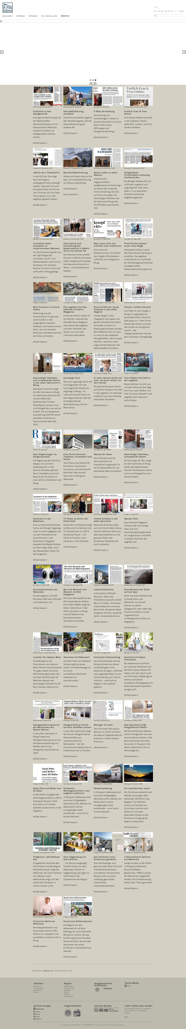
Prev (2, 52)
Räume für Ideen (103, 454)
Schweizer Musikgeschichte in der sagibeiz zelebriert (76, 791)
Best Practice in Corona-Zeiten (46, 308)
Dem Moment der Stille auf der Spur (137, 590)
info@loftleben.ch (89, 1025)
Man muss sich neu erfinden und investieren (107, 244)
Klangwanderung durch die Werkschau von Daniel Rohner (46, 727)
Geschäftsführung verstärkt (73, 112)
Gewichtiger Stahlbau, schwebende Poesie (136, 455)
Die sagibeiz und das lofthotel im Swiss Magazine (75, 309)
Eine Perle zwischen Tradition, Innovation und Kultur (77, 457)
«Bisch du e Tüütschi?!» (46, 172)
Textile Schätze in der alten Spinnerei (106, 519)
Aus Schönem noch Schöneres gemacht (105, 858)
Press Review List (63, 970)
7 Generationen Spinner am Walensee (137, 858)
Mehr (126, 1017)
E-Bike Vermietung (104, 111)
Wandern (67, 994)
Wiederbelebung (103, 788)
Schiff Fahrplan (69, 988)
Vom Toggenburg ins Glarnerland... (74, 858)
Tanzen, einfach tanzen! (137, 307)
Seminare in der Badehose (42, 519)
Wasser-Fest (131, 518)
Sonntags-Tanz (71, 377)
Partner (36, 992)
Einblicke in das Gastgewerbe (42, 112)
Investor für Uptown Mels (47, 657)
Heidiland (67, 990)
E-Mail (181, 11)
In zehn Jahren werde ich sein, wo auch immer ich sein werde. (108, 380)
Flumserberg (68, 996)
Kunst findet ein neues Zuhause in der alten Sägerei (106, 309)
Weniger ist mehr (103, 724)
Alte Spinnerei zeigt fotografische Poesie (135, 726)
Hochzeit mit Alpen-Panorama (135, 658)
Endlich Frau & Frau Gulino (135, 112)
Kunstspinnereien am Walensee (45, 590)
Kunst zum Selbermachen (77, 921)
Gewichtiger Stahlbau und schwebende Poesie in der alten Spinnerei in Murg (46, 381)
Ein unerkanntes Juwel (137, 788)
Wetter (66, 992)
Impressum (38, 986)
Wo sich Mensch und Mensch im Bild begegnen (75, 592)
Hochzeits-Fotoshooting (107, 657)
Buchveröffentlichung (75, 172)
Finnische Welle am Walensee (44, 922)
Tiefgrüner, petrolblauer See (46, 858)
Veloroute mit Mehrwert (76, 657)
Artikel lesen (39, 143)
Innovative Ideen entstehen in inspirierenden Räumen (46, 246)
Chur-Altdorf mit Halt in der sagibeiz (137, 379)
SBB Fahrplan (68, 986)
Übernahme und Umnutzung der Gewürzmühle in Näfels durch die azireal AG (76, 247)
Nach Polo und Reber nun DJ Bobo (47, 789)
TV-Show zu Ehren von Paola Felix (75, 519)
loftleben (37, 970)
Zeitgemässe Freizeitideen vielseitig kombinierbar (137, 175)
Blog (129, 986)
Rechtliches (38, 990)
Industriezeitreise (104, 589)
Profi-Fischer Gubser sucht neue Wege (135, 244)
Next (184, 52)
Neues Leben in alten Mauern (105, 173)
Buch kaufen (70, 194)
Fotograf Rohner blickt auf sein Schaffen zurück (77, 726)
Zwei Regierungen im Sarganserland (45, 455)
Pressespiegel (38, 988)
